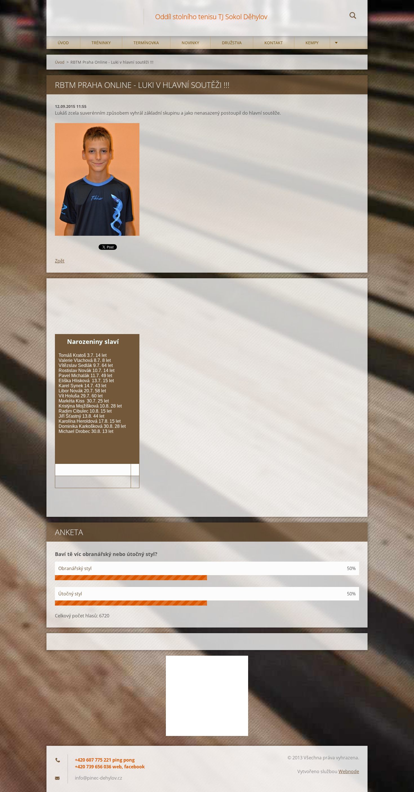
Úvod (63, 42)
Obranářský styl (75, 568)
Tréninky (101, 42)
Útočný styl (70, 594)
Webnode (349, 771)
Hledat (353, 16)
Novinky (190, 42)
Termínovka (146, 42)
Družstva (232, 42)
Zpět (59, 261)
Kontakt (273, 42)
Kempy (312, 42)
